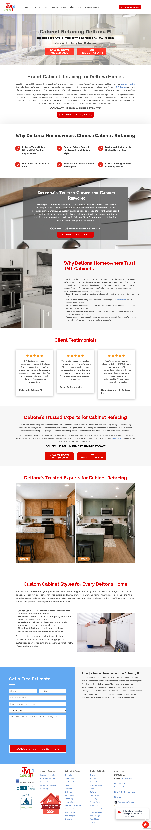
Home (26, 7)
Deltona (68, 792)
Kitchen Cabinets (47, 775)
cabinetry (117, 438)
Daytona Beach (71, 782)
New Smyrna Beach (73, 805)
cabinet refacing (128, 84)
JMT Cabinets (121, 87)
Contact (79, 7)
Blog (72, 7)
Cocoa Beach (70, 778)
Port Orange (70, 812)
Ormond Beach (71, 809)
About (45, 7)
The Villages (70, 816)
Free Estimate (120, 783)
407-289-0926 (126, 778)
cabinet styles (120, 300)
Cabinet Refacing (47, 778)
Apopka (93, 778)
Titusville (68, 819)
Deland (68, 785)
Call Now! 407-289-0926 (75, 115)
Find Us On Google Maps (124, 792)
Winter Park (70, 789)
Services (35, 7)
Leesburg (69, 799)
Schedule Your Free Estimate (37, 748)
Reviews (64, 7)
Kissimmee (69, 795)
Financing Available (92, 7)
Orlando (68, 775)
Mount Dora (70, 802)
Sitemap (117, 797)
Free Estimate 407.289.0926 (129, 7)
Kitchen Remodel (47, 782)
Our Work (54, 7)
